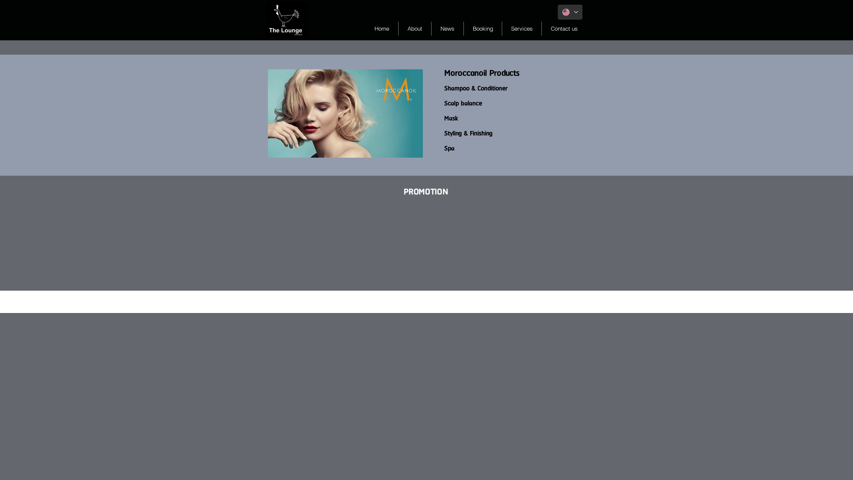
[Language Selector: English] (570, 12)
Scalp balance (463, 103)
